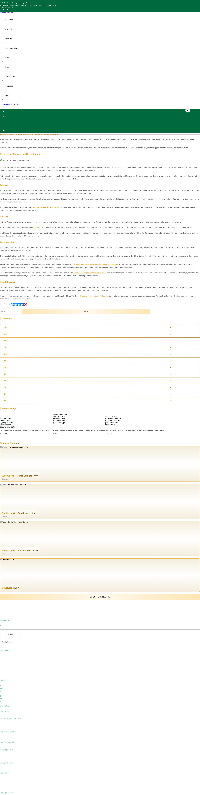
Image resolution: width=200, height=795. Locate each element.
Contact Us (9, 86)
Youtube (5, 688)
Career (2, 673)
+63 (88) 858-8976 (6, 766)
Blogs (7, 67)
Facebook (6, 685)
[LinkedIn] (22, 304)
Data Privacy (10, 634)
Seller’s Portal (10, 76)
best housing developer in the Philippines (93, 296)
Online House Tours (12, 48)
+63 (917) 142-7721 (6, 745)
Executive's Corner (7, 661)
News (7, 57)
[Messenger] (19, 304)
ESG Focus (9, 20)
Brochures (4, 670)
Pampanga (36, 227)
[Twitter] (15, 304)
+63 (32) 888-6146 (6, 776)
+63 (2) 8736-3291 (6, 721)
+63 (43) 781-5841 (6, 724)
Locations (8, 39)
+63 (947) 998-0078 (6, 755)
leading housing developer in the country (90, 273)
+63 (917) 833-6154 (6, 752)
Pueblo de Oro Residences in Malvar (45, 207)
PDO (15, 793)
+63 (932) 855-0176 (6, 758)
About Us (8, 29)
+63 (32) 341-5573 (6, 779)
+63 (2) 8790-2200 (7, 7)
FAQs (7, 95)
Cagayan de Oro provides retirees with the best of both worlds (95, 264)
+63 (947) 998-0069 (6, 727)
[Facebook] (12, 304)
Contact (3, 676)
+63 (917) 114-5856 (6, 738)
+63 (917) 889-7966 (6, 782)
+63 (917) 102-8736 (6, 769)
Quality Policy (6, 642)
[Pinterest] (25, 304)
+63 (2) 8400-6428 (6, 735)
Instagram (6, 691)
